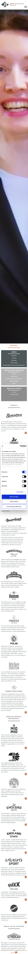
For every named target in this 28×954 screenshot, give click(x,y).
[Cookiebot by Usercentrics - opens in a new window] (20, 446)
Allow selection (14, 501)
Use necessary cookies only (14, 506)
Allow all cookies (14, 496)
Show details (20, 492)
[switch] (24, 476)
